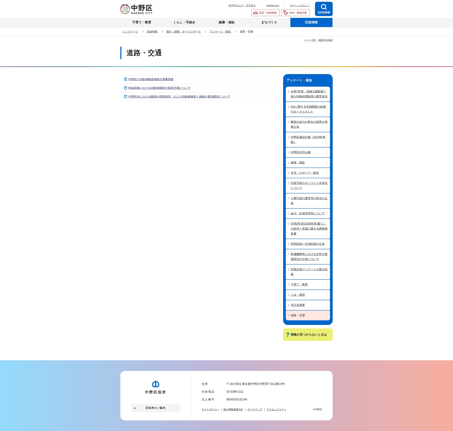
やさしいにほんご (300, 5)
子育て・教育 (299, 284)
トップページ (130, 31)
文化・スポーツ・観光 (305, 172)
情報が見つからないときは (309, 334)
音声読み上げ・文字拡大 (242, 5)
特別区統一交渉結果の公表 (308, 243)
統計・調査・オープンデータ (183, 31)
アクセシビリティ (276, 409)
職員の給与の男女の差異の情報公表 (309, 124)
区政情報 (152, 31)
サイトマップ (254, 409)
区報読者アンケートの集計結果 (309, 272)
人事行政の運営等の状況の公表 (309, 201)
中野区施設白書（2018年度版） (308, 140)
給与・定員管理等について (308, 213)
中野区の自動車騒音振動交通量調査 (151, 79)
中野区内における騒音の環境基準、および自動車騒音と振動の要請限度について (179, 96)
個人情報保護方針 (233, 409)
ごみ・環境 (298, 294)
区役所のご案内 (156, 407)
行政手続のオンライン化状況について (309, 186)
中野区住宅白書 (301, 152)
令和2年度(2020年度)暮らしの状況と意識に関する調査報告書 (309, 228)
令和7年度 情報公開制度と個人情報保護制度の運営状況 (309, 94)
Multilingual (272, 5)
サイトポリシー (210, 409)
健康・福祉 (298, 162)
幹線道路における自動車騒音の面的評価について (159, 87)
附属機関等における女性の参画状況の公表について (309, 257)
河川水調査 (298, 305)
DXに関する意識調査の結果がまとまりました (308, 109)
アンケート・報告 (220, 31)
